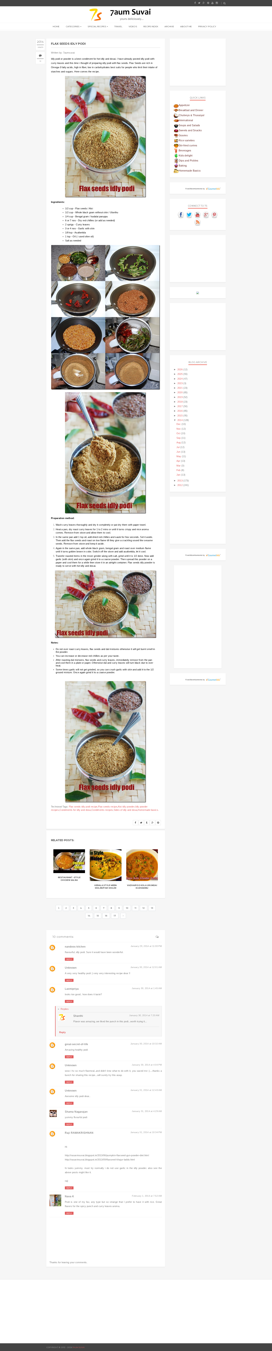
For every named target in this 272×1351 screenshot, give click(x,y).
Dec (178, 424)
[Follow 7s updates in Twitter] (189, 214)
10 (40, 61)
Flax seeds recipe (107, 806)
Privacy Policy (207, 26)
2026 (180, 369)
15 (97, 915)
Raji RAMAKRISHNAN (79, 1132)
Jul (178, 447)
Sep (178, 438)
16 (106, 915)
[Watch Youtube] (197, 214)
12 (143, 908)
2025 (180, 374)
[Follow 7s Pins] (214, 214)
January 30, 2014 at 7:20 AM (144, 1015)
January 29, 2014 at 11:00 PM (146, 946)
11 (135, 908)
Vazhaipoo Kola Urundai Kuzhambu (142, 886)
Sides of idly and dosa (125, 810)
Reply (69, 959)
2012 (180, 485)
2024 (180, 378)
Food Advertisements (193, 189)
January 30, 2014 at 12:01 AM (146, 967)
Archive (169, 26)
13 (152, 908)
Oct (178, 433)
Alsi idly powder (126, 806)
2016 (180, 410)
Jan (178, 474)
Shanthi (78, 1016)
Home (56, 26)
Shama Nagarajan (76, 1111)
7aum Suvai (79, 1347)
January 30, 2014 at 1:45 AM (147, 988)
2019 (180, 397)
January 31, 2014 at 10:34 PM (146, 1132)
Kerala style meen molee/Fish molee (105, 886)
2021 (180, 387)
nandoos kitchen (75, 946)
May (179, 456)
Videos (133, 26)
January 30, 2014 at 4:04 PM (147, 1064)
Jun (178, 451)
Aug (178, 442)
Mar (178, 465)
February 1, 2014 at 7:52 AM (147, 1196)
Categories (73, 26)
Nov (178, 428)
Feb (178, 470)
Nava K (69, 1196)
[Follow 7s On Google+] (206, 214)
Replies (65, 1009)
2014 (180, 420)
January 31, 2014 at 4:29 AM (147, 1111)
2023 (180, 383)
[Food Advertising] (197, 292)
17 (114, 915)
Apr (178, 461)
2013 (180, 480)
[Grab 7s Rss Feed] (197, 222)
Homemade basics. (148, 810)
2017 (180, 406)
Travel (118, 26)
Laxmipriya (72, 988)
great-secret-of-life (76, 1044)
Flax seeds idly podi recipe (83, 806)
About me (186, 26)
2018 (180, 401)
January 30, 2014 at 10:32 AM (146, 1043)
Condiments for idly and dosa (75, 810)
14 (89, 915)
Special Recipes (97, 26)
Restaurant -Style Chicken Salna (69, 878)
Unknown (71, 967)
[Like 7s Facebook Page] (181, 214)
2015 (180, 415)
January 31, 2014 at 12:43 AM (146, 1090)
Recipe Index (150, 26)
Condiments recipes (102, 810)
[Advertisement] (198, 62)
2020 (180, 392)
